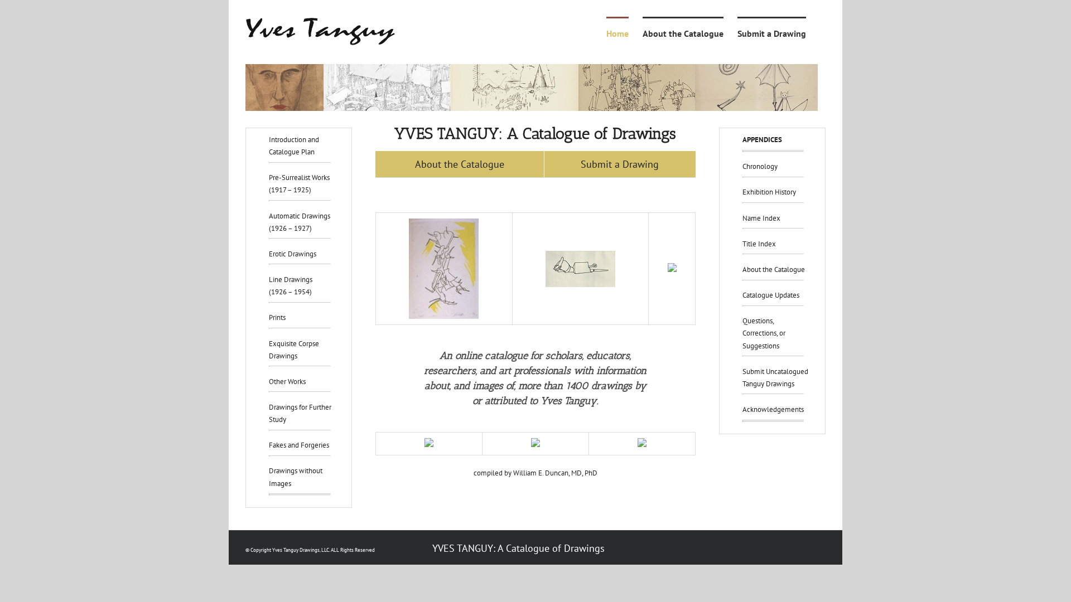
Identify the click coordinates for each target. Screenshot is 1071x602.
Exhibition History (769, 192)
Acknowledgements (773, 409)
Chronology (760, 166)
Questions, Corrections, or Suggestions (763, 333)
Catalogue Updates (770, 295)
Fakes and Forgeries (299, 445)
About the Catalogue (459, 164)
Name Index (761, 218)
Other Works (287, 381)
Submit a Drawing (620, 164)
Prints (277, 317)
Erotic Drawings (292, 254)
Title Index (759, 244)
